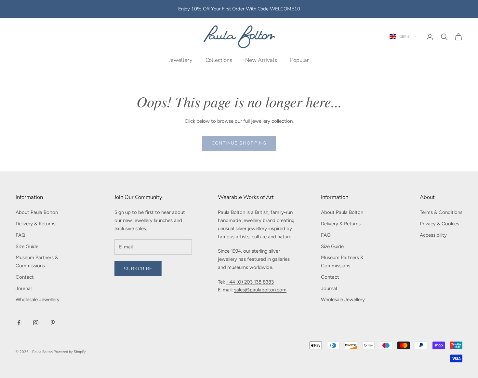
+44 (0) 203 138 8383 (250, 282)
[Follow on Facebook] (19, 322)
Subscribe (138, 269)
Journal (24, 288)
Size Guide (27, 246)
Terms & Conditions (441, 212)
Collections (219, 59)
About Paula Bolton (37, 212)
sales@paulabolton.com (260, 290)
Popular (299, 59)
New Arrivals (261, 59)
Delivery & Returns (35, 224)
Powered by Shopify (70, 351)
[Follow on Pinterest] (52, 322)
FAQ (20, 235)
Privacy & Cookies (439, 224)
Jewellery (181, 59)
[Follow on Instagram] (36, 322)
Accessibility (433, 235)
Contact (25, 277)
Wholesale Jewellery (38, 299)
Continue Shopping (239, 143)
